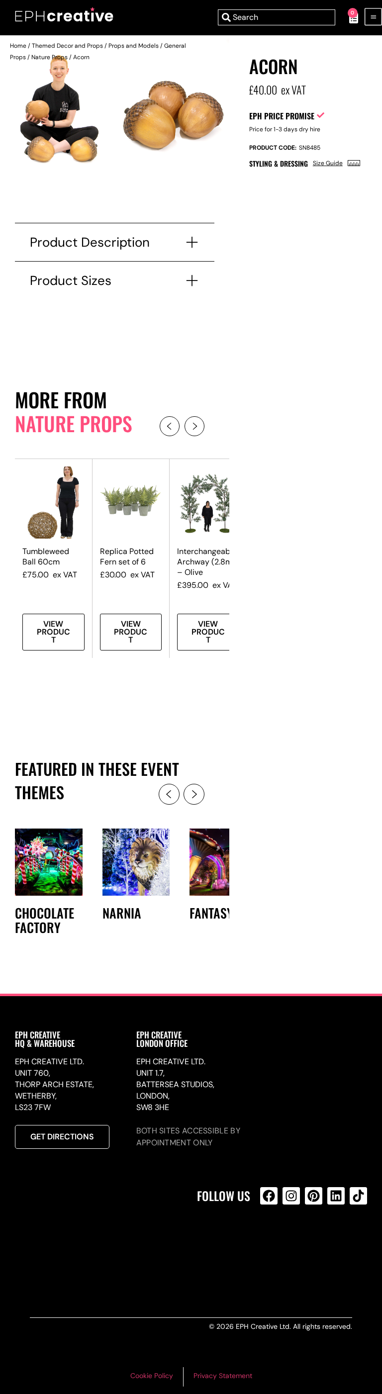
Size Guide (328, 163)
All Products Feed (271, 1238)
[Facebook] (269, 1196)
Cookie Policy (151, 1375)
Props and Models (133, 46)
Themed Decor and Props (67, 46)
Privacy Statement (222, 1375)
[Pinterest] (313, 1196)
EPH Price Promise (281, 116)
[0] (348, 17)
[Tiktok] (358, 1196)
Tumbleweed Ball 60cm (45, 556)
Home (18, 46)
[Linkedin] (336, 1196)
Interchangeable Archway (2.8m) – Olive (207, 561)
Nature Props (49, 57)
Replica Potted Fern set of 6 (127, 556)
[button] (170, 426)
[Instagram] (291, 1196)
